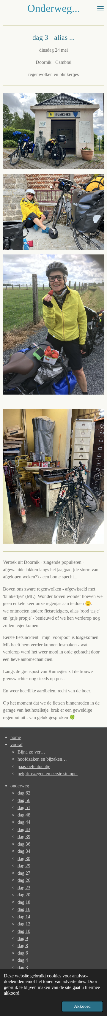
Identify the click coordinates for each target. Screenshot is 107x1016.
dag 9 (23, 938)
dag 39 (24, 836)
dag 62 (24, 793)
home (15, 737)
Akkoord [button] (82, 1006)
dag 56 (24, 800)
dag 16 (24, 909)
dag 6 (23, 953)
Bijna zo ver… (31, 752)
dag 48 (24, 815)
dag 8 (23, 945)
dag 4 (23, 960)
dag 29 (24, 865)
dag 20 (24, 895)
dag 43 (24, 829)
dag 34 (24, 851)
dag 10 (24, 931)
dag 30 (24, 858)
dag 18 (24, 902)
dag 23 (24, 887)
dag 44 (24, 822)
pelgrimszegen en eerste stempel (48, 773)
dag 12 (24, 924)
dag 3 (23, 967)
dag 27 (24, 873)
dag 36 (24, 844)
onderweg (19, 786)
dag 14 (24, 917)
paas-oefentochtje (34, 766)
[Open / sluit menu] (100, 8)
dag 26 (24, 880)
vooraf (16, 744)
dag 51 (24, 807)
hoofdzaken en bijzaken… (42, 759)
